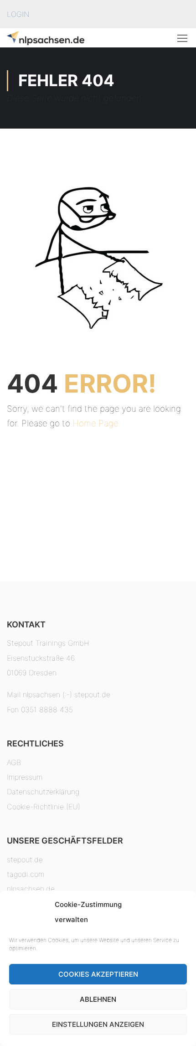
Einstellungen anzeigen (98, 1024)
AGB (14, 762)
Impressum (24, 777)
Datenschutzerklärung (43, 791)
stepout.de (25, 859)
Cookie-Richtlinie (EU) (43, 806)
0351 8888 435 (47, 709)
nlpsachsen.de (31, 888)
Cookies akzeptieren (98, 974)
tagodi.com (25, 874)
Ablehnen (98, 999)
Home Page (95, 423)
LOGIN (18, 14)
